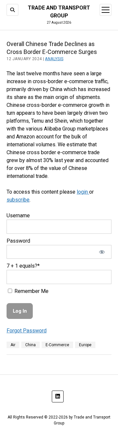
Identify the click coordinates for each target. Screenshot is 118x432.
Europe (85, 345)
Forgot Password (27, 330)
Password (18, 241)
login (83, 192)
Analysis (54, 59)
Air (12, 345)
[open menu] (105, 10)
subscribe (18, 200)
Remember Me (31, 291)
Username (18, 215)
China (30, 345)
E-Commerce (57, 345)
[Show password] (102, 252)
